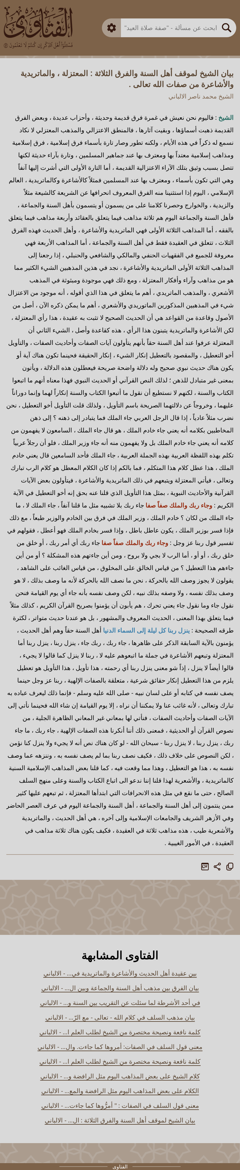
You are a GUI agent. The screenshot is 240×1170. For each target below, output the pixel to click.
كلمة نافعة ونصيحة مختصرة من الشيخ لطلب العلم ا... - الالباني (120, 1032)
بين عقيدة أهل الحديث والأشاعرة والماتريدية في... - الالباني (120, 973)
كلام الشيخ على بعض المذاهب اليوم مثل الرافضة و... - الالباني (120, 1076)
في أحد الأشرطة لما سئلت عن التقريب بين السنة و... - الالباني (120, 1002)
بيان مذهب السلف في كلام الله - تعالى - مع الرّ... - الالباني (120, 1017)
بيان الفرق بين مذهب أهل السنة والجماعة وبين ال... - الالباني (120, 988)
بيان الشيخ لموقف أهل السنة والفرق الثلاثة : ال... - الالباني (120, 1120)
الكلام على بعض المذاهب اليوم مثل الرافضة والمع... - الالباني (120, 1091)
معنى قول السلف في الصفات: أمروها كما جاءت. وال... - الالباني (120, 1046)
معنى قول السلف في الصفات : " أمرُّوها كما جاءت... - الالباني (120, 1105)
